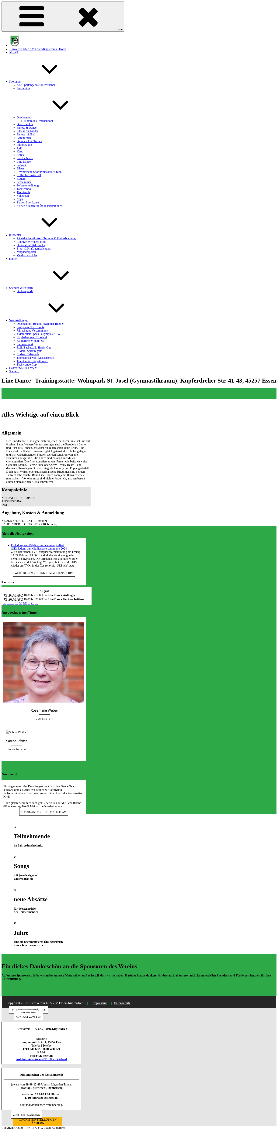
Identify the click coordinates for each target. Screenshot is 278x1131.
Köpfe (13, 258)
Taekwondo (24, 188)
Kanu (20, 151)
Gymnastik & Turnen (29, 141)
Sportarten (15, 81)
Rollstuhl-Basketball (29, 175)
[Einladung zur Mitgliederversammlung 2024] (39, 548)
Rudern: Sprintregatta (29, 351)
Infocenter (15, 235)
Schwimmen (24, 182)
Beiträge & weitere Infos (31, 241)
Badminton (23, 88)
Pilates (20, 168)
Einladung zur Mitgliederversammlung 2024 (37, 545)
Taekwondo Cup (27, 364)
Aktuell (13, 52)
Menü (119, 29)
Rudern (21, 178)
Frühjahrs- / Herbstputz (30, 327)
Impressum (100, 1003)
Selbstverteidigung (28, 185)
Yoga (20, 199)
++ (32, 603)
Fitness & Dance (26, 127)
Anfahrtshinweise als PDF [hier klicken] (41, 1059)
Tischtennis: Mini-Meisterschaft (35, 357)
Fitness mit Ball (26, 134)
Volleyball (23, 195)
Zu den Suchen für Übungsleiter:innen (39, 205)
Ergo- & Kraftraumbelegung (33, 248)
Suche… (14, 371)
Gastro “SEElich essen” (23, 368)
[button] (46, 498)
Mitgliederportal (26, 252)
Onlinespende (25, 291)
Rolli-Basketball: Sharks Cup (34, 347)
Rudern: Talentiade (28, 354)
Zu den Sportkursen (28, 202)
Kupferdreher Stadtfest (30, 340)
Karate (21, 154)
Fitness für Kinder (27, 131)
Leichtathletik (25, 158)
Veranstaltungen (18, 320)
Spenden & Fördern (21, 287)
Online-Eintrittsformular (31, 245)
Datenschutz (122, 1003)
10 (16, 603)
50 (20, 603)
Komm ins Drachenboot (38, 120)
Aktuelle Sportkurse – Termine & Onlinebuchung (46, 238)
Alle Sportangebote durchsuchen (36, 85)
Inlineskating (24, 144)
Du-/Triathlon (25, 124)
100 (25, 603)
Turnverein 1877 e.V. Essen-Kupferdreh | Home (37, 49)
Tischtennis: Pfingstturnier (32, 361)
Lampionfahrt (25, 344)
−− (9, 603)
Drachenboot (24, 117)
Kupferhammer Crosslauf (32, 337)
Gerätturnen (24, 137)
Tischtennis (23, 192)
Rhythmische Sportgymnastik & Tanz (39, 171)
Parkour (21, 165)
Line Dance (24, 161)
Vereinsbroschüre (27, 255)
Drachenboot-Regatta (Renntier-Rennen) (41, 323)
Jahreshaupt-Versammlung (32, 330)
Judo (19, 148)
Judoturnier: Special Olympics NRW (38, 334)
